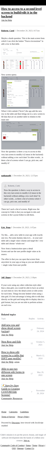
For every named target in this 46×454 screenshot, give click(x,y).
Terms (34, 445)
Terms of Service (8, 417)
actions (16, 362)
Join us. (27, 440)
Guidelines (24, 412)
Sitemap (20, 448)
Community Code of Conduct (13, 445)
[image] (23, 60)
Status (28, 445)
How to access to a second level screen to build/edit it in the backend (21, 12)
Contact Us (29, 448)
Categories (13, 412)
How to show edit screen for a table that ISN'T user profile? (12, 355)
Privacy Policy (23, 417)
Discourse (16, 423)
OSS (14, 448)
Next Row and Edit (11, 341)
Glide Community (8, 3)
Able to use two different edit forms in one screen (12, 371)
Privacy (42, 445)
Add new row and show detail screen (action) (10, 328)
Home (3, 412)
